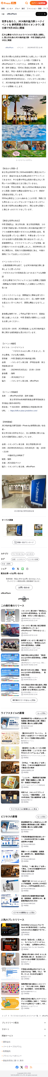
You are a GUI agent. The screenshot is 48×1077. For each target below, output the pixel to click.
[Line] (22, 569)
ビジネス (30, 554)
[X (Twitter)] (18, 569)
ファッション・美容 (34, 8)
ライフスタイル (18, 554)
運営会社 (6, 1042)
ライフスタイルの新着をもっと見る (24, 809)
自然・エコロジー (18, 559)
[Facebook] (13, 569)
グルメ (17, 8)
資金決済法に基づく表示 (13, 1061)
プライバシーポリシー (12, 1056)
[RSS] (31, 1067)
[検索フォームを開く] (26, 3)
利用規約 (6, 1051)
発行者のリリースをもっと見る (24, 700)
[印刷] (27, 569)
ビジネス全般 (33, 559)
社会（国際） (7, 564)
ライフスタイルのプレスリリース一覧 (24, 1016)
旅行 (23, 8)
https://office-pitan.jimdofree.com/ (23, 411)
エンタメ (10, 8)
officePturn (9, 47)
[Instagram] (26, 1067)
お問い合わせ (24, 587)
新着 (3, 8)
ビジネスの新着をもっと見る (24, 912)
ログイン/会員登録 (38, 3)
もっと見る (41, 713)
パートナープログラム (12, 1047)
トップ (4, 1016)
